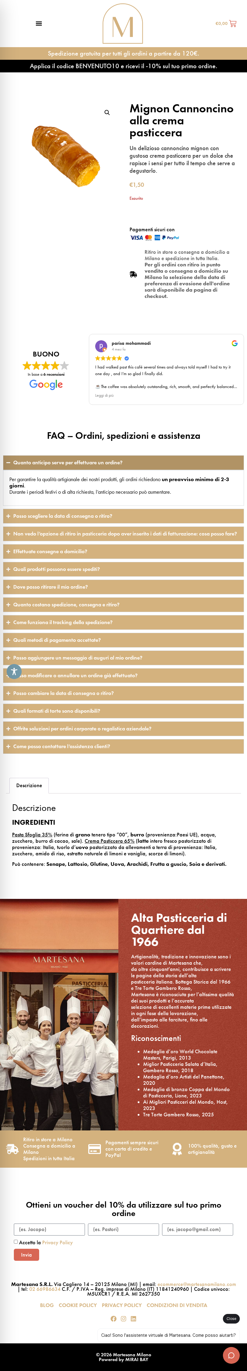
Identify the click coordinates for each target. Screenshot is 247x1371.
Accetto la (46, 1242)
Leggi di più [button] (104, 395)
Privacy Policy (57, 1242)
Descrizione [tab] (29, 785)
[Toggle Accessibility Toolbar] (14, 671)
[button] (39, 24)
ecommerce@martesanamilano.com (197, 1284)
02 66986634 (45, 1289)
